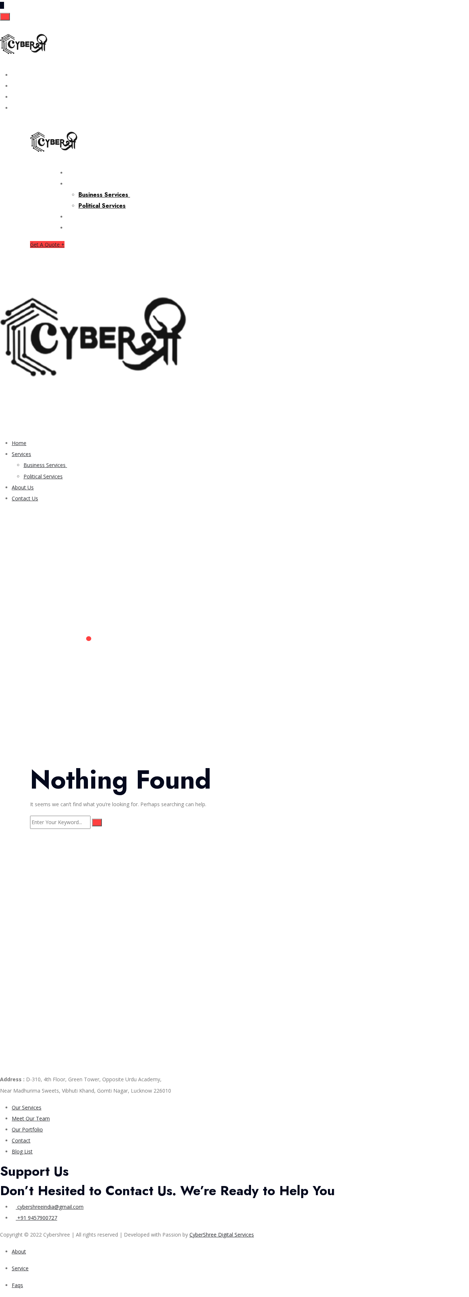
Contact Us (84, 227)
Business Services (104, 194)
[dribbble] (14, 107)
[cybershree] (24, 45)
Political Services (102, 205)
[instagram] (14, 85)
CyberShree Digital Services (221, 1234)
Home (76, 172)
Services (80, 183)
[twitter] (14, 96)
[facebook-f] (14, 74)
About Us (81, 216)
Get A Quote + (47, 244)
